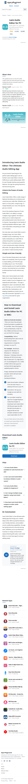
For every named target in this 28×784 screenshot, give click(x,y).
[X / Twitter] (1, 761)
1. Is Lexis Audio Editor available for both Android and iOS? (13, 470)
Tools (8, 15)
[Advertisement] (14, 57)
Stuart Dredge (13, 37)
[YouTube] (4, 761)
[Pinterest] (7, 761)
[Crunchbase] (9, 761)
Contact (16, 6)
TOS (15, 780)
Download (14, 456)
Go (25, 9)
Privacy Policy (4, 780)
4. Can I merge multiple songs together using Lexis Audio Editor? (13, 495)
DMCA (10, 780)
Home (4, 15)
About (11, 6)
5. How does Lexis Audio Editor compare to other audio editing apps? (13, 504)
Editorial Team (4, 770)
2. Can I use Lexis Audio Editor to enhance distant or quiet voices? (13, 479)
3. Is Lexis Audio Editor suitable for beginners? (11, 487)
